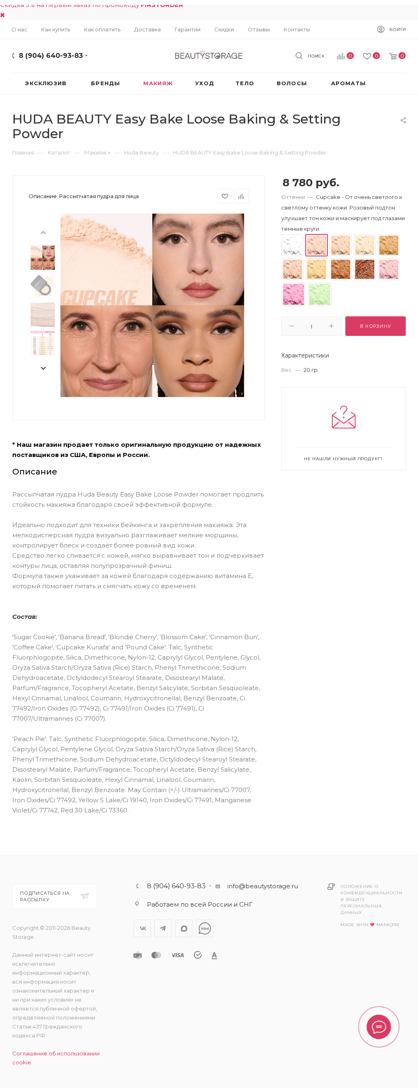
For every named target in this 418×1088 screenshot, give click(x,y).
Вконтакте (142, 928)
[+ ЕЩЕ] (392, 83)
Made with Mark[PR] (370, 924)
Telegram (163, 928)
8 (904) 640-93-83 (51, 56)
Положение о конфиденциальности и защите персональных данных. (371, 899)
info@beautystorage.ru (262, 886)
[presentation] (43, 232)
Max (184, 928)
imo (204, 928)
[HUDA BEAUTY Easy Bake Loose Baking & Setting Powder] (152, 305)
